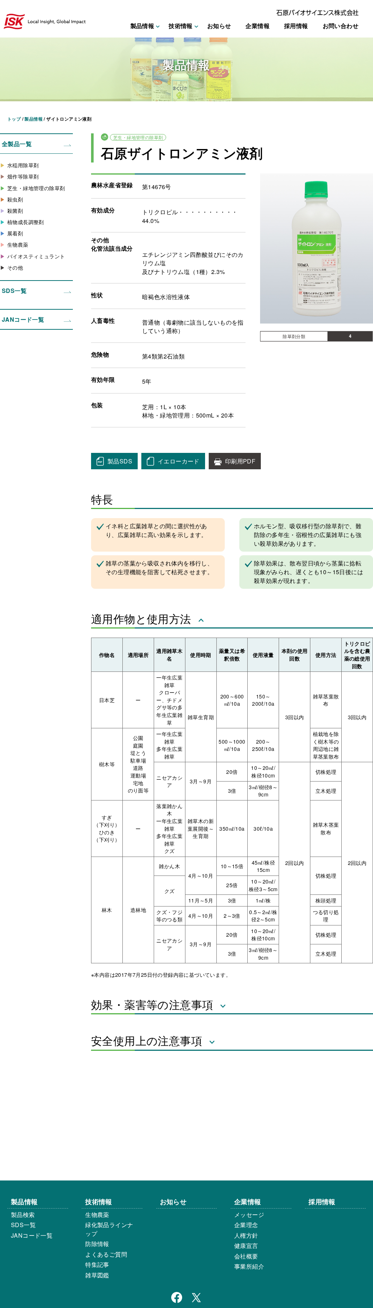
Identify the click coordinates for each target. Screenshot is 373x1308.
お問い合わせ (340, 25)
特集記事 (97, 1264)
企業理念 (246, 1225)
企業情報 (258, 25)
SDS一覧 (14, 290)
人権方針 (246, 1235)
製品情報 (24, 1201)
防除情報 (97, 1244)
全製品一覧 (17, 144)
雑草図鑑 (97, 1275)
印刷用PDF (240, 461)
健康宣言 (246, 1245)
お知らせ (219, 25)
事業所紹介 (249, 1266)
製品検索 (23, 1214)
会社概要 (246, 1256)
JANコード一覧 (23, 319)
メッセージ (249, 1214)
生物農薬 (97, 1214)
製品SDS (119, 461)
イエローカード (179, 461)
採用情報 (296, 25)
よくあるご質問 (106, 1254)
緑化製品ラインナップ (109, 1229)
